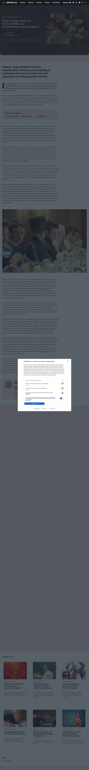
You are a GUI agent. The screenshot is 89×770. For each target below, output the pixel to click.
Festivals (39, 2)
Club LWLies (56, 2)
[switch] (62, 383)
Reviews (22, 2)
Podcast (47, 2)
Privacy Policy (52, 408)
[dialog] (44, 385)
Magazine (66, 2)
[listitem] (44, 380)
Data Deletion (37, 408)
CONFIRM (34, 403)
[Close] (68, 361)
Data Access (44, 408)
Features (31, 2)
